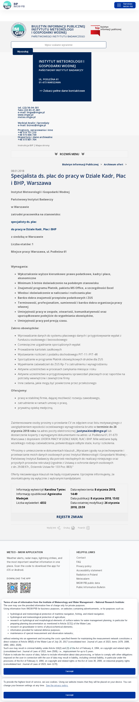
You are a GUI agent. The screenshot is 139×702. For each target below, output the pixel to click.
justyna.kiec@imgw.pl (91, 431)
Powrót (81, 527)
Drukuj (67, 527)
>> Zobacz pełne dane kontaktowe (62, 90)
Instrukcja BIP (25, 145)
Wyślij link (51, 527)
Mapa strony (42, 145)
